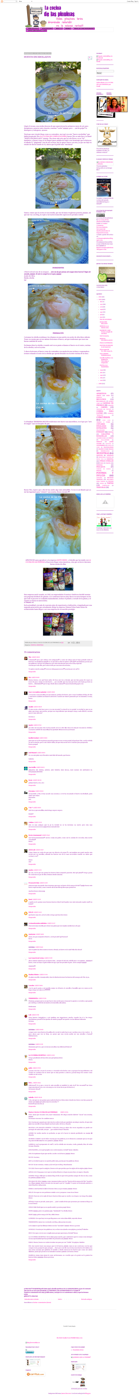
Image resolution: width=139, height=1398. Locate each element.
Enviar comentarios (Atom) (42, 1302)
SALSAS (110, 481)
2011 (100, 299)
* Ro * (31, 807)
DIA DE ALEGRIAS (106, 319)
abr (101, 372)
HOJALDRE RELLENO (104, 322)
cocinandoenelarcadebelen (38, 923)
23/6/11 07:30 (37, 1068)
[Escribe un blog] (74, 643)
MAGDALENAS (108, 447)
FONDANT (100, 432)
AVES (108, 395)
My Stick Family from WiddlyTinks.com (69, 1338)
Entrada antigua (86, 1299)
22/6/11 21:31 (39, 1044)
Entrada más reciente (31, 1299)
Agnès (31, 725)
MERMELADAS (105, 451)
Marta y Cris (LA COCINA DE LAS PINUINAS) (43, 1112)
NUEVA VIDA (100, 459)
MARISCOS (102, 449)
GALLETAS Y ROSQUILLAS (104, 435)
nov (101, 304)
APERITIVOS (101, 393)
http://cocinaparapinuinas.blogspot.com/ (104, 248)
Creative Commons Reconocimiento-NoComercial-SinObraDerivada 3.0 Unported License (103, 228)
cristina (31, 822)
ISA (30, 677)
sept (101, 309)
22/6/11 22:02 (51, 1055)
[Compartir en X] (75, 643)
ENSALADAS (101, 426)
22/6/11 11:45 (46, 835)
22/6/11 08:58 (37, 780)
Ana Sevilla (32, 767)
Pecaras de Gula (34, 883)
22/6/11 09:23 (39, 791)
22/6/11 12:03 (44, 883)
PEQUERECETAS (78, 1350)
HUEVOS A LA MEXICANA (104, 327)
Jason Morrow (66, 1393)
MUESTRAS (39, 645)
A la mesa (32, 791)
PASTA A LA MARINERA (104, 366)
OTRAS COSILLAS (106, 461)
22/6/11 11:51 (38, 870)
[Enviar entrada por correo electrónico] (68, 642)
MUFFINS (99, 455)
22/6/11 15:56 (43, 974)
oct (101, 307)
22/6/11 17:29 (42, 998)
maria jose (32, 934)
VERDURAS (100, 487)
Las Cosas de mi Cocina (36, 958)
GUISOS (110, 438)
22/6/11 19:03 (39, 1029)
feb (101, 378)
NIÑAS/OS (110, 455)
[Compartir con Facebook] (77, 643)
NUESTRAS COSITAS (105, 457)
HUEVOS (33, 645)
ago (101, 312)
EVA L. (31, 1083)
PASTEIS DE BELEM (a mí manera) (106, 346)
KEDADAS (108, 443)
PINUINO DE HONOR (103, 469)
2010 (100, 383)
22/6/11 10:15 (37, 807)
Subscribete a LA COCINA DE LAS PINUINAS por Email (104, 84)
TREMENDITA (33, 998)
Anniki (31, 707)
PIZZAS (98, 471)
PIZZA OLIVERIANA (106, 343)
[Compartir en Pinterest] (79, 643)
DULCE (31, 912)
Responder (32, 672)
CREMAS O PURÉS (103, 422)
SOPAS (102, 483)
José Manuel (33, 753)
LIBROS (110, 445)
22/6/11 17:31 (35, 1015)
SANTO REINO (62, 560)
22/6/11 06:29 (38, 707)
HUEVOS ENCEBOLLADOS (106, 339)
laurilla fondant (34, 738)
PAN (101, 463)
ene (101, 380)
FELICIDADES (100, 430)
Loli (30, 1015)
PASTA (108, 463)
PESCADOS (100, 467)
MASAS (111, 449)
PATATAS (99, 465)
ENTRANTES (101, 428)
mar (101, 375)
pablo (30, 1068)
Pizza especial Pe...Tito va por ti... (106, 350)
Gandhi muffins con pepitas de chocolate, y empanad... (106, 360)
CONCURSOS (103, 417)
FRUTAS (110, 432)
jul (101, 314)
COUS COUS (106, 420)
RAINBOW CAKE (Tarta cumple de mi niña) (106, 331)
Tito (30, 657)
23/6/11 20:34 (64, 1112)
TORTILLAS (105, 485)
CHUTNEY (108, 409)
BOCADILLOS (101, 401)
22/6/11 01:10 (51, 692)
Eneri (30, 899)
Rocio (30, 780)
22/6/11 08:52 (40, 767)
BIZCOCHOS (101, 399)
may (101, 370)
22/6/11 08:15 (41, 753)
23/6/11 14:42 (37, 1083)
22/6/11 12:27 (51, 923)
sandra (31, 870)
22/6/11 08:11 (43, 738)
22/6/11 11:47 (39, 850)
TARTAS (110, 483)
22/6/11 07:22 (37, 725)
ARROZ (98, 395)
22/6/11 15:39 (48, 958)
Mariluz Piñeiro (34, 974)
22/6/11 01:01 (36, 657)
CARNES (104, 407)
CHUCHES (99, 409)
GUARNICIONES (101, 438)
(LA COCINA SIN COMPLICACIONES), (53, 136)
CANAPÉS (110, 405)
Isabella (31, 1097)
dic (101, 302)
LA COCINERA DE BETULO (37, 1055)
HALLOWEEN (105, 440)
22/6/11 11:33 (38, 822)
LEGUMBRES (100, 445)
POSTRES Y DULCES (104, 474)
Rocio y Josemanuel (35, 835)
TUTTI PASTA (104, 336)
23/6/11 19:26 (38, 1097)
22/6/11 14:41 (39, 947)
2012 (100, 297)
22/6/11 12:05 (37, 899)
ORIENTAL (109, 459)
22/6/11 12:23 (38, 912)
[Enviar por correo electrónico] (72, 643)
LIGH (98, 447)
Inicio (60, 1299)
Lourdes (31, 985)
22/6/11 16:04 (39, 985)
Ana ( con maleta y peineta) (37, 692)
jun (101, 317)
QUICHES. (99, 477)
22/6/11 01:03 (35, 677)
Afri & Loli (32, 850)
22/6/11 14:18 (40, 934)
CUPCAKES (100, 424)
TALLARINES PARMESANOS (105, 354)
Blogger (87, 1393)
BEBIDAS (99, 397)
